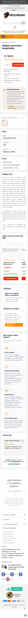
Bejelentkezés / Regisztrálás (10, 324)
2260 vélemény (15, 461)
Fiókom (13, 10)
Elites (16, 168)
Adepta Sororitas (7, 162)
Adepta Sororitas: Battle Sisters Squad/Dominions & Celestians (9, 265)
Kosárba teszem (19, 65)
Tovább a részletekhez (15, 107)
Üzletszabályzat (7, 541)
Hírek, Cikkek (22, 36)
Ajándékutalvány (7, 532)
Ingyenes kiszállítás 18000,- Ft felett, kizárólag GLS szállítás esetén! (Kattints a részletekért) (14, 31)
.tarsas (7, 574)
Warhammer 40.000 (9, 152)
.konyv (15, 574)
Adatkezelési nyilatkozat (10, 538)
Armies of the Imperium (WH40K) (11, 165)
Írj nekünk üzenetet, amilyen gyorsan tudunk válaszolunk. (16, 567)
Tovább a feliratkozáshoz (14, 491)
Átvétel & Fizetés (7, 536)
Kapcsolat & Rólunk (8, 534)
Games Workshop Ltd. (9, 138)
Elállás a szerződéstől (9, 543)
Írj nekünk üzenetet (14, 6)
